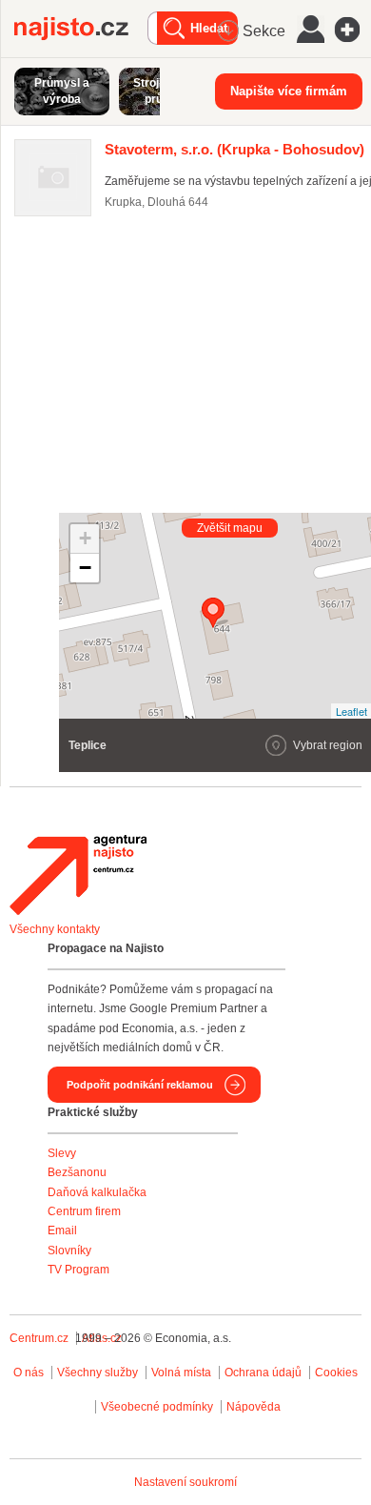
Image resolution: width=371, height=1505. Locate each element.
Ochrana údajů (263, 1372)
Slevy (62, 1153)
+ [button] (85, 538)
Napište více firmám (288, 91)
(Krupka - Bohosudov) (234, 149)
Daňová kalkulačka (97, 1192)
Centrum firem (84, 1211)
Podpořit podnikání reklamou (140, 1084)
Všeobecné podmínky (157, 1406)
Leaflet (351, 711)
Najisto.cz (80, 28)
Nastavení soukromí (185, 1482)
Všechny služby (99, 1372)
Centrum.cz (39, 1338)
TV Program (78, 1269)
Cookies (336, 1372)
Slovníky (69, 1250)
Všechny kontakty (55, 929)
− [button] (85, 568)
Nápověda (253, 1406)
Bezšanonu (77, 1172)
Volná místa (181, 1372)
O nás (28, 1372)
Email (62, 1230)
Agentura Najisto (78, 875)
